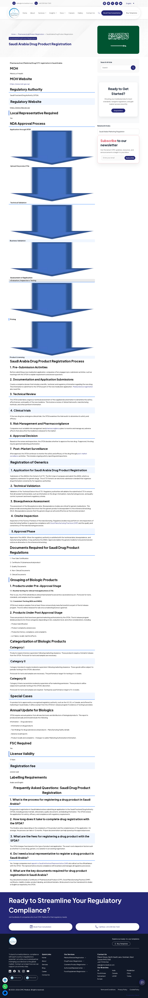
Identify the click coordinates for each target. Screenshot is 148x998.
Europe (99, 979)
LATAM (114, 976)
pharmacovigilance (53, 428)
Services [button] (41, 13)
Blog (43, 968)
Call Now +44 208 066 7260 (109, 927)
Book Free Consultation (42, 927)
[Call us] (5, 993)
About (44, 961)
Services (45, 964)
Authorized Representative (73, 968)
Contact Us (46, 975)
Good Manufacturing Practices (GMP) (64, 523)
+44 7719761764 (103, 962)
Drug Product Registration (73, 961)
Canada (114, 973)
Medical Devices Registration (74, 957)
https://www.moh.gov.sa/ (20, 84)
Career (44, 971)
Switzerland (101, 976)
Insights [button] (52, 13)
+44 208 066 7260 (45, 3)
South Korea (101, 973)
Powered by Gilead (132, 995)
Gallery (80, 13)
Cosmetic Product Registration (75, 964)
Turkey (129, 976)
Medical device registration (83, 387)
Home (13, 34)
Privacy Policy (122, 989)
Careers (72, 13)
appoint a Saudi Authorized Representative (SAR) (50, 863)
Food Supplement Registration (74, 971)
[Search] (99, 13)
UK (98, 970)
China (129, 973)
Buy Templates (122, 944)
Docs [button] (62, 13)
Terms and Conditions (108, 989)
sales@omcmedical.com (105, 965)
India (113, 970)
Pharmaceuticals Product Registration (31, 34)
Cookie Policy (134, 989)
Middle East (131, 970)
